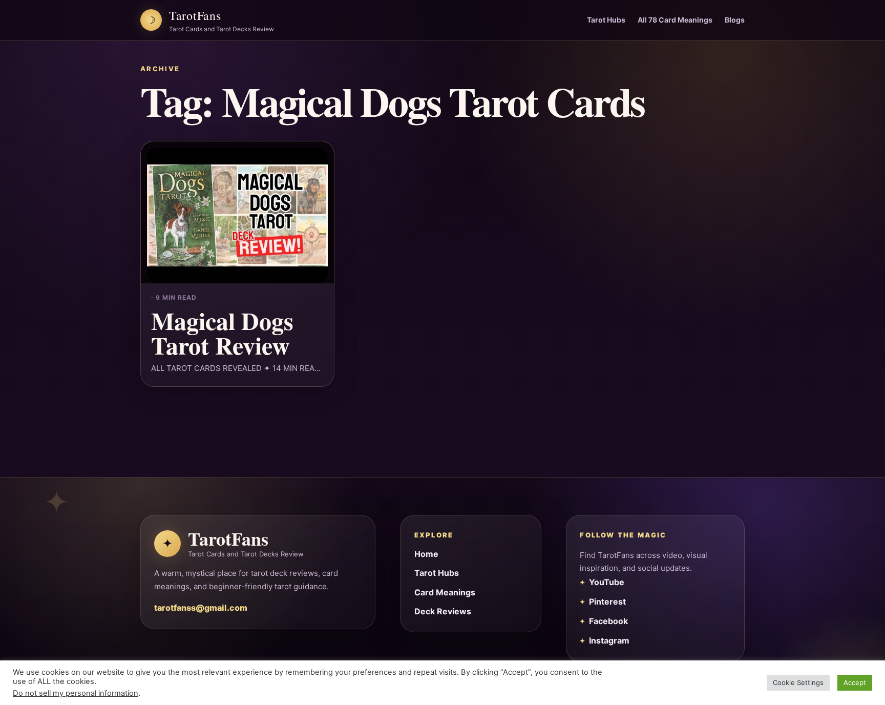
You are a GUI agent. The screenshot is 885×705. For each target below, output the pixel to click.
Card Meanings (444, 592)
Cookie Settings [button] (798, 682)
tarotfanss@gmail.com (200, 608)
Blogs (735, 19)
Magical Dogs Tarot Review (222, 332)
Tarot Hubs (606, 19)
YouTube (606, 582)
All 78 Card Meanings (675, 19)
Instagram (609, 640)
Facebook (608, 621)
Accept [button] (855, 682)
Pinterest (607, 601)
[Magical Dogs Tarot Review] (237, 212)
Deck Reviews (442, 611)
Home (426, 554)
